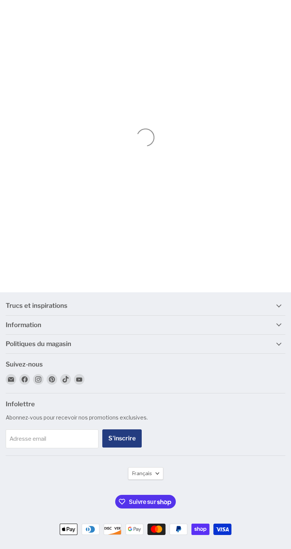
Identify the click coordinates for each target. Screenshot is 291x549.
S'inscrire (122, 438)
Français (142, 473)
